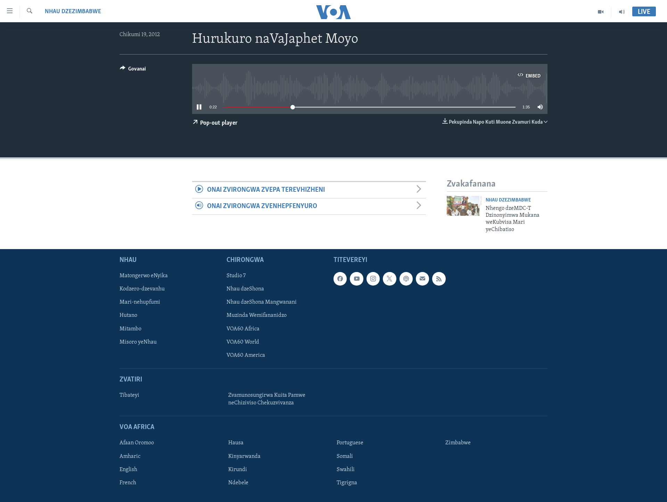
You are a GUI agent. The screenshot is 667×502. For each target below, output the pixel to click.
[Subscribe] (422, 279)
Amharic (130, 456)
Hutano (128, 316)
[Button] (133, 70)
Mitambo (130, 329)
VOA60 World (243, 342)
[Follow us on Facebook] (340, 279)
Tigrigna (347, 483)
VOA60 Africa (243, 329)
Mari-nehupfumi (140, 302)
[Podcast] (406, 279)
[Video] (600, 12)
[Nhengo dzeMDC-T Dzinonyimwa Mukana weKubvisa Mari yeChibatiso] (464, 206)
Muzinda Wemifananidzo (257, 316)
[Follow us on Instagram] (373, 279)
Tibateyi (129, 395)
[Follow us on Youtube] (356, 279)
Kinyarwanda (244, 456)
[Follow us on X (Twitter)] (389, 279)
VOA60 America (246, 355)
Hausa (236, 443)
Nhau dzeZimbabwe (73, 12)
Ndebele (238, 483)
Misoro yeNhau (138, 342)
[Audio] (621, 12)
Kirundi (237, 469)
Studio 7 (236, 276)
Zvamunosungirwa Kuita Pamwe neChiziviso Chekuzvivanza (266, 399)
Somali (345, 456)
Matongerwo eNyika (144, 276)
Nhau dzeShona (245, 289)
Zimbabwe (458, 443)
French (128, 483)
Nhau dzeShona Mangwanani (262, 302)
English (128, 469)
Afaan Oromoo (137, 443)
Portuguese (350, 443)
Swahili (346, 469)
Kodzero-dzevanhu (142, 289)
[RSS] (438, 279)
